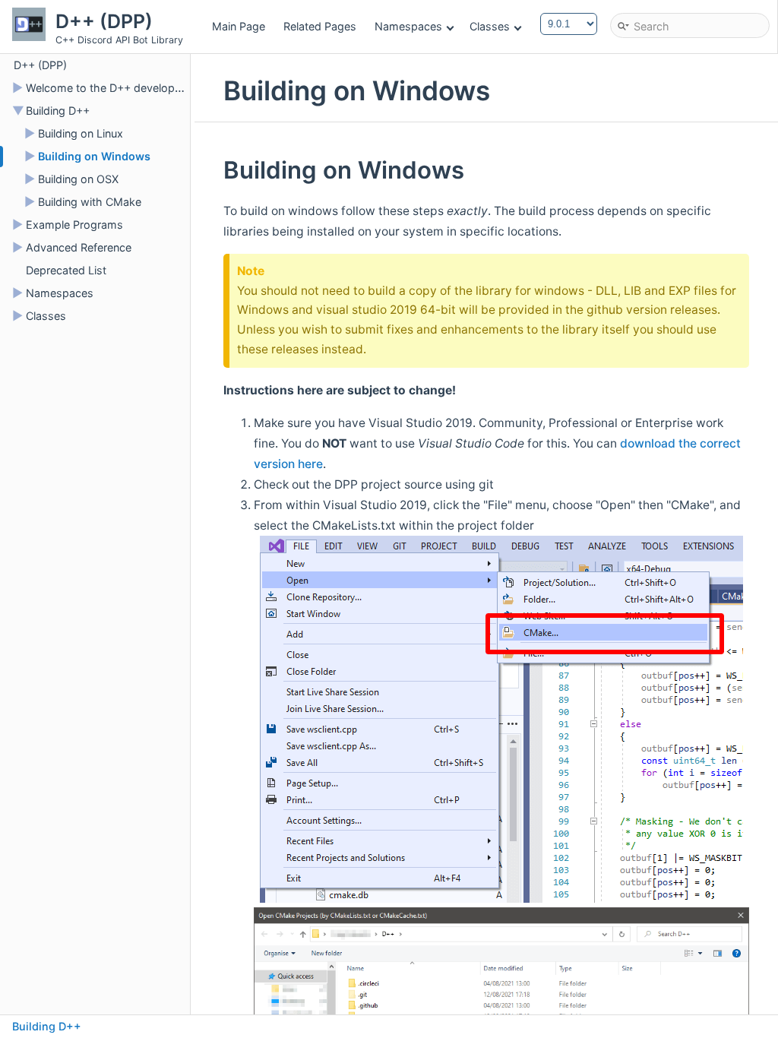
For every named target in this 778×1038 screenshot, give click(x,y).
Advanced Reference (78, 247)
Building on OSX (78, 178)
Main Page (238, 26)
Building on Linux (80, 133)
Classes (490, 26)
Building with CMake (89, 201)
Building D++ (58, 110)
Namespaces (408, 26)
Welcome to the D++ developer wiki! (118, 87)
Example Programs (74, 224)
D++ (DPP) (40, 65)
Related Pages (319, 26)
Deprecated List (66, 270)
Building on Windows (94, 156)
